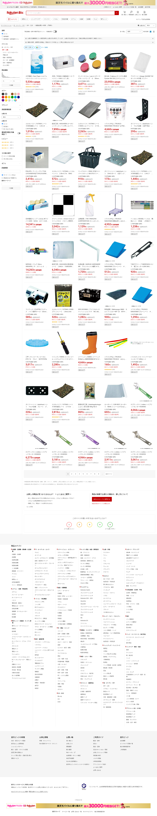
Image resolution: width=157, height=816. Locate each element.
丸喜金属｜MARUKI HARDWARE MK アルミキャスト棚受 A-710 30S (89, 266)
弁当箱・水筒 (84, 569)
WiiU (82, 615)
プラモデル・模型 (108, 587)
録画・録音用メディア (41, 561)
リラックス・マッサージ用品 (89, 702)
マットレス (129, 652)
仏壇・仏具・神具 (131, 722)
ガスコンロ (15, 646)
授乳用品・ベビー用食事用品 (111, 633)
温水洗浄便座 (39, 674)
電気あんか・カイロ (17, 606)
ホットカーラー (39, 657)
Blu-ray (60, 696)
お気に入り (69, 743)
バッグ (128, 640)
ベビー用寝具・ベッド (109, 630)
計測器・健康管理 (86, 691)
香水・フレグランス (86, 679)
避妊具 (82, 641)
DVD (59, 702)
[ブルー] (15, 97)
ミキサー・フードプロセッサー (21, 657)
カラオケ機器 (61, 621)
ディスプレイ (39, 610)
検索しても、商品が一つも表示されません (40, 503)
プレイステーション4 (87, 595)
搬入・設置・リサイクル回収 (19, 749)
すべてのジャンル (6, 25)
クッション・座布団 (132, 663)
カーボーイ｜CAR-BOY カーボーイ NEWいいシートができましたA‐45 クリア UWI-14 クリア (115, 407)
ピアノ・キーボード (63, 590)
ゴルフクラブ (130, 561)
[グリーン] (12, 97)
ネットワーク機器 (40, 621)
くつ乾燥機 (15, 568)
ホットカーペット (17, 597)
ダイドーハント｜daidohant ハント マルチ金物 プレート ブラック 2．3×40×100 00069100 (37, 407)
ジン (104, 558)
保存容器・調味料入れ (87, 561)
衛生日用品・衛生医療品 (88, 638)
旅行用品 (128, 643)
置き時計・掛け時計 (132, 687)
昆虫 (104, 670)
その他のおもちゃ (108, 612)
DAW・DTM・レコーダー (65, 596)
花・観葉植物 (107, 707)
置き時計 (128, 627)
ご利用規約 (123, 749)
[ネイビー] (18, 97)
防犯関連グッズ (130, 714)
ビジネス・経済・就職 (64, 647)
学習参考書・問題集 (63, 661)
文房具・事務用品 (131, 593)
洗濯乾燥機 (15, 560)
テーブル (128, 666)
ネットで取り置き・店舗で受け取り (21, 755)
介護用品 (83, 647)
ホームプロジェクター (41, 568)
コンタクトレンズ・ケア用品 (89, 644)
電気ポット (15, 648)
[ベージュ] (15, 94)
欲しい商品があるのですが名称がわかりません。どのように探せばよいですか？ (51, 498)
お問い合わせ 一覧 (76, 811)
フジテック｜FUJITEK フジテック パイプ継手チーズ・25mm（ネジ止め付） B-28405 (36, 311)
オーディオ (38, 555)
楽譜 (59, 645)
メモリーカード (39, 582)
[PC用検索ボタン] (117, 13)
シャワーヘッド (39, 666)
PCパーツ (37, 632)
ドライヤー (47, 19)
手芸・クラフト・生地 (132, 604)
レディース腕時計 (131, 622)
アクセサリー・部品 (40, 585)
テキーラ (106, 572)
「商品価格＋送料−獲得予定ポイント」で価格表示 (37, 31)
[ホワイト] (9, 94)
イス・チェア (130, 672)
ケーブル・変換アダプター (65, 565)
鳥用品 (105, 662)
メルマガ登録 (97, 758)
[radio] (2, 33)
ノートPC (37, 604)
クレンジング (84, 665)
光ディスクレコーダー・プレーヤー (44, 564)
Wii (81, 618)
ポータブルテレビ (40, 579)
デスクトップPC (39, 602)
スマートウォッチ (131, 630)
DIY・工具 (106, 686)
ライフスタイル (62, 653)
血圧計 (37, 685)
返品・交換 (96, 746)
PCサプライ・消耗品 (41, 618)
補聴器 (37, 671)
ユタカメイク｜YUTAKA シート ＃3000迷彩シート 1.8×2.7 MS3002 (142, 173)
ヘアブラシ (38, 645)
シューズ (128, 563)
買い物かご (69, 740)
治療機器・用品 (85, 636)
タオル (128, 612)
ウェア (128, 572)
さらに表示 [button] (6, 65)
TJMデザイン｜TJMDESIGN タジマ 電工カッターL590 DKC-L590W (142, 266)
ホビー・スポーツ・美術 (65, 642)
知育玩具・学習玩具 (109, 581)
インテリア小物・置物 (132, 704)
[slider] (2, 77)
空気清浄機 (65, 19)
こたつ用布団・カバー (132, 699)
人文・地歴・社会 (63, 659)
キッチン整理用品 (86, 566)
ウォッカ (106, 566)
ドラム (60, 602)
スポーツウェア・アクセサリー (135, 583)
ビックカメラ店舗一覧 (130, 7)
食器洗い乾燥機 (16, 667)
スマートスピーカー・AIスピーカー (44, 591)
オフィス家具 (130, 701)
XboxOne (83, 601)
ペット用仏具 (107, 673)
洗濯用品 (128, 601)
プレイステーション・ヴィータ (89, 606)
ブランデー (106, 569)
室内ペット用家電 (108, 676)
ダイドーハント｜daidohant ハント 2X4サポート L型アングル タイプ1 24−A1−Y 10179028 (115, 173)
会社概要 (140, 7)
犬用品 (105, 651)
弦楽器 (60, 615)
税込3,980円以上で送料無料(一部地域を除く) (33, 7)
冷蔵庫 (81, 19)
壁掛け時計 (129, 625)
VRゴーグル (61, 583)
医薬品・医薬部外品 (86, 633)
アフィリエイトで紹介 (99, 764)
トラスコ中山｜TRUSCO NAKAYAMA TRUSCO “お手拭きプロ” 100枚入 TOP (115, 126)
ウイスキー (106, 552)
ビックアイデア (35, 19)
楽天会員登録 (146, 19)
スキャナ (37, 615)
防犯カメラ (106, 691)
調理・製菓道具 (85, 555)
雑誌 (59, 656)
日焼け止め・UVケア (87, 676)
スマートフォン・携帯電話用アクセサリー (67, 558)
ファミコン (84, 623)
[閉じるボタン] (153, 38)
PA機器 (60, 593)
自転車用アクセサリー (132, 558)
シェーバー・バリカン (41, 647)
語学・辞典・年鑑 (63, 670)
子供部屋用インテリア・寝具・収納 (135, 675)
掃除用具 (128, 598)
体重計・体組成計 (40, 682)
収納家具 (128, 679)
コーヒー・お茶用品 (86, 577)
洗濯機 (88, 19)
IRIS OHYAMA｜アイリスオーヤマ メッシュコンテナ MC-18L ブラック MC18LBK (89, 311)
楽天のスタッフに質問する (102, 499)
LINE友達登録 (97, 761)
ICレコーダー (39, 576)
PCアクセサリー (39, 607)
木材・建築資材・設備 (109, 697)
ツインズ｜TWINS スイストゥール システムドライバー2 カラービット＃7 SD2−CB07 (63, 359)
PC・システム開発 (63, 675)
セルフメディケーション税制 (19, 791)
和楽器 (60, 618)
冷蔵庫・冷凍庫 (16, 554)
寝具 (127, 650)
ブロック (106, 609)
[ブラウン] (12, 94)
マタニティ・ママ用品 (109, 625)
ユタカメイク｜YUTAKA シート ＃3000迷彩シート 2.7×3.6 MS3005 (63, 407)
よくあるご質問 (117, 7)
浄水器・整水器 (16, 670)
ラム (104, 561)
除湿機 (14, 617)
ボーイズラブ (61, 667)
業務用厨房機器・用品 (87, 574)
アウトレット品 (130, 711)
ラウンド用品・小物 (132, 569)
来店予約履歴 (70, 758)
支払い (95, 743)
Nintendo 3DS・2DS (87, 598)
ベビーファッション (109, 622)
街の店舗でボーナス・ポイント (48, 743)
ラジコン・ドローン (109, 593)
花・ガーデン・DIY (19, 25)
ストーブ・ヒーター (17, 594)
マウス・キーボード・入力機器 (44, 627)
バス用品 (128, 606)
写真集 (60, 686)
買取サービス (15, 758)
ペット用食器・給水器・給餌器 (112, 665)
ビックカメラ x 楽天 (13, 7)
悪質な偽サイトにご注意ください (38, 791)
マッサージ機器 (39, 669)
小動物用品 (106, 659)
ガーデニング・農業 (109, 700)
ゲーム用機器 (39, 629)
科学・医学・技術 (63, 672)
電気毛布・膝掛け (17, 603)
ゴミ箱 (128, 696)
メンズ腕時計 (130, 619)
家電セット (25, 19)
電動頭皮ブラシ (39, 663)
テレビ (95, 19)
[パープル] (3, 100)
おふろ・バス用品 (108, 627)
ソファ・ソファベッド (132, 661)
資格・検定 (61, 684)
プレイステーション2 (87, 612)
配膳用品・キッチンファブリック (90, 572)
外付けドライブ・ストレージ (43, 624)
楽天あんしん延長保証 (17, 743)
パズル (105, 595)
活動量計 (37, 677)
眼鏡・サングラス (131, 586)
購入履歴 (68, 749)
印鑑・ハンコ (130, 595)
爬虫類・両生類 (107, 668)
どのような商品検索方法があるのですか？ (40, 501)
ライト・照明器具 (17, 585)
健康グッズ (84, 697)
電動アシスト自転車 (132, 555)
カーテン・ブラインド (132, 682)
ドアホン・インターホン (110, 688)
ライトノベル (61, 681)
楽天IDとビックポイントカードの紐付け (77, 764)
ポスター (60, 689)
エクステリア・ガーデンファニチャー (113, 703)
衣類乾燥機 (15, 562)
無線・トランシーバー (41, 587)
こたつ (14, 600)
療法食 (105, 679)
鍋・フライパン (85, 552)
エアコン (73, 19)
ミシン (14, 576)
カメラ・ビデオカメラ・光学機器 (44, 558)
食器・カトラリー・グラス (88, 558)
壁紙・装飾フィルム (132, 690)
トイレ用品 (129, 609)
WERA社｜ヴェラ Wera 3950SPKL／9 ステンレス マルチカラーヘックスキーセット (36, 266)
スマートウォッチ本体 (64, 573)
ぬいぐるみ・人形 (108, 579)
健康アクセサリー (86, 700)
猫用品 (105, 648)
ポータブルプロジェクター (42, 595)
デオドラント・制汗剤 (87, 673)
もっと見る (30, 506)
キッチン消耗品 (85, 563)
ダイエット (84, 688)
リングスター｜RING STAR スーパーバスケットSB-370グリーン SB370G (89, 173)
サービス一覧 (66, 811)
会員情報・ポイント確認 (73, 755)
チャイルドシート (108, 638)
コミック (60, 631)
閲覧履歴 (68, 746)
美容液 (82, 668)
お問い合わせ (97, 770)
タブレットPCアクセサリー (66, 562)
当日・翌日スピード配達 (18, 740)
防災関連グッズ (107, 694)
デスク (128, 669)
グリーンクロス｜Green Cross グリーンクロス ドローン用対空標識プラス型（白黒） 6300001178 (63, 221)
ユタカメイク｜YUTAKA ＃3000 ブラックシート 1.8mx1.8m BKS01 (63, 311)
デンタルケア (39, 660)
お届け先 (4, 113)
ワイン (105, 555)
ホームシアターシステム (42, 573)
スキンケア (84, 659)
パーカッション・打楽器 (65, 610)
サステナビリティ (88, 811)
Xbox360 (83, 604)
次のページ (109, 474)
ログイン (138, 19)
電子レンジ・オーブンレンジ (20, 626)
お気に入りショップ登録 (100, 752)
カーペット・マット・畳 (133, 685)
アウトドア (129, 580)
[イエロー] (9, 97)
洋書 (59, 678)
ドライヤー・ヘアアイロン (42, 642)
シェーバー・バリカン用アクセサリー (44, 651)
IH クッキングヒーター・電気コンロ (21, 660)
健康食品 (83, 694)
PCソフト (37, 635)
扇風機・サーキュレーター (19, 611)
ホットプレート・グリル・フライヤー (21, 642)
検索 (11, 85)
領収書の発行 (97, 755)
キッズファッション (109, 619)
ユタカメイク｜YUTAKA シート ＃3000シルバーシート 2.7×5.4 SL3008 (90, 126)
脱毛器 (37, 655)
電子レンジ (104, 19)
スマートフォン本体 (63, 552)
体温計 (37, 688)
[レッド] (3, 97)
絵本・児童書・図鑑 (63, 633)
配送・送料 (96, 740)
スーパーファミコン (86, 626)
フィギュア (106, 590)
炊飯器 (14, 628)
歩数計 (37, 680)
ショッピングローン (17, 746)
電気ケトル (15, 651)
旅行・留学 (61, 639)
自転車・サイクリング (132, 552)
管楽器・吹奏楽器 (63, 599)
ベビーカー (106, 636)
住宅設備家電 (16, 582)
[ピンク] (18, 94)
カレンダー (61, 650)
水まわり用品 (84, 583)
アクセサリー (61, 607)
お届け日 (4, 121)
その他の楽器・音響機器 (65, 624)
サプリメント (84, 686)
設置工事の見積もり (17, 752)
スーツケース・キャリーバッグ (135, 637)
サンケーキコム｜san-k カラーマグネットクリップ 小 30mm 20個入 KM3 (89, 78)
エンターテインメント (64, 636)
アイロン (14, 574)
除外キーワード (6, 180)
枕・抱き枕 (129, 655)
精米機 (14, 631)
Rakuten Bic (15, 13)
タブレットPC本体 (63, 555)
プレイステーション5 (87, 593)
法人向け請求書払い (72, 761)
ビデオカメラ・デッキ (41, 571)
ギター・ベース (62, 604)
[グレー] (6, 94)
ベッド (128, 658)
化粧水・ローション (86, 662)
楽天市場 (147, 7)
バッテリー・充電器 (63, 568)
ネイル (82, 670)
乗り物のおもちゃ (108, 584)
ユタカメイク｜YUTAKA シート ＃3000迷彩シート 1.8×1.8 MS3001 (37, 126)
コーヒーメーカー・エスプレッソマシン (21, 637)
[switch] (18, 133)
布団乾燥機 (15, 565)
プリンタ (37, 613)
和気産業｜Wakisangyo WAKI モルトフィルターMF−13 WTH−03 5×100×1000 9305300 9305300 (116, 311)
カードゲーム (107, 598)
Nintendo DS (84, 620)
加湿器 (14, 614)
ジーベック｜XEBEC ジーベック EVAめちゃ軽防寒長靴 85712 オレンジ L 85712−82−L (89, 359)
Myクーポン (69, 752)
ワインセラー (16, 654)
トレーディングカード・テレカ (112, 604)
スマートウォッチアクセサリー (67, 576)
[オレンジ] (6, 97)
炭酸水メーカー (16, 664)
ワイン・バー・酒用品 (87, 580)
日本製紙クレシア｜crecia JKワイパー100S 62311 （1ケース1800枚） (37, 221)
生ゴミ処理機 (16, 675)
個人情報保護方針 (125, 746)
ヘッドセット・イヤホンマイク (67, 571)
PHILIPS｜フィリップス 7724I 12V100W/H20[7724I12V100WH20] (37, 173)
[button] (2, 75)
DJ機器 (60, 613)
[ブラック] (3, 94)
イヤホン (55, 19)
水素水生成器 (16, 672)
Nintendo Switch (85, 590)
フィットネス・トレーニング (134, 574)
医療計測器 (84, 650)
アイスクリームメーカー (19, 678)
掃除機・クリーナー (17, 571)
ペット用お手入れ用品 (109, 654)
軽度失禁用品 (84, 652)
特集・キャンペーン (45, 740)
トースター (15, 634)
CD (59, 699)
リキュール (106, 563)
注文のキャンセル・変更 (100, 749)
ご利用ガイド (107, 7)
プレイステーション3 (87, 609)
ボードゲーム (107, 601)
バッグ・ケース (130, 566)
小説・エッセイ (62, 664)
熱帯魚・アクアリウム (109, 656)
